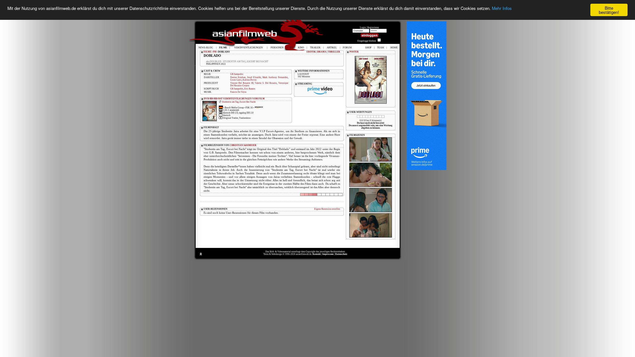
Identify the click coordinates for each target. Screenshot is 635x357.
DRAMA (321, 52)
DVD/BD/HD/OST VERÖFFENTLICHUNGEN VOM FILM (234, 98)
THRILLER (334, 52)
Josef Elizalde (254, 77)
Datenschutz (341, 254)
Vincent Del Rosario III (242, 83)
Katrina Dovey (250, 80)
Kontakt (317, 254)
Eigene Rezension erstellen (327, 209)
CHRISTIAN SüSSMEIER (243, 145)
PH (214, 52)
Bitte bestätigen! (609, 10)
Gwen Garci (236, 80)
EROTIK (311, 52)
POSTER (354, 52)
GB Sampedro (236, 74)
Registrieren (373, 27)
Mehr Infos (502, 8)
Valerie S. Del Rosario (266, 83)
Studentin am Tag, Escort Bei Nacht (239, 102)
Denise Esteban (238, 77)
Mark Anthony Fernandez (275, 77)
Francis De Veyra (238, 92)
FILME (207, 52)
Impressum (328, 254)
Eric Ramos (249, 89)
